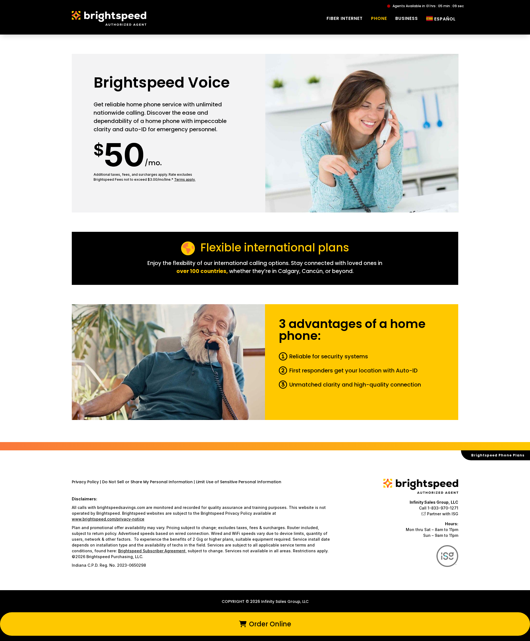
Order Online (269, 624)
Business (406, 18)
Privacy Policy (86, 482)
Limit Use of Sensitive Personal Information (238, 482)
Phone (379, 18)
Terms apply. (184, 179)
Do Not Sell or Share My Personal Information (147, 482)
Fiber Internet (345, 18)
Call (438, 508)
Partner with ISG (442, 513)
